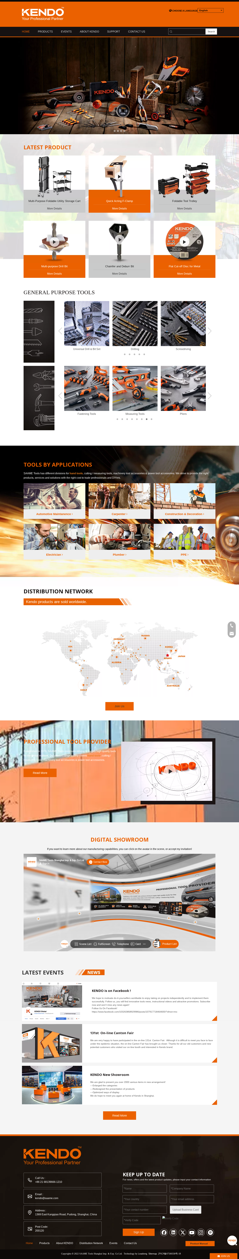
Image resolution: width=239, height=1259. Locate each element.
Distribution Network (91, 1243)
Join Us (119, 706)
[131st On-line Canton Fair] (52, 1043)
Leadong (142, 1253)
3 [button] (135, 354)
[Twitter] (182, 1232)
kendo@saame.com (46, 1198)
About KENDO (64, 1243)
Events (113, 1243)
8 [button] (152, 419)
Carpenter (119, 514)
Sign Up (138, 1232)
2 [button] (130, 354)
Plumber (119, 554)
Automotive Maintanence (54, 514)
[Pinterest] (210, 1232)
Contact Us (130, 1243)
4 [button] (139, 354)
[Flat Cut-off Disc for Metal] (184, 242)
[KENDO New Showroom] (52, 1085)
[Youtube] (192, 1232)
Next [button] (209, 331)
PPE (184, 554)
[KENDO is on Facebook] (52, 1001)
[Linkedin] (173, 1232)
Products (44, 1243)
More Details (54, 208)
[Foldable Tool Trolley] (184, 176)
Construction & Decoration (184, 514)
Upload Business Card (186, 1209)
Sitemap (152, 1253)
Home (29, 1243)
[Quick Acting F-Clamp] (119, 176)
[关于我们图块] (168, 771)
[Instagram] (201, 1232)
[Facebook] (164, 1232)
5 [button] (144, 354)
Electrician (54, 554)
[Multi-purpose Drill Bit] (54, 242)
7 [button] (147, 419)
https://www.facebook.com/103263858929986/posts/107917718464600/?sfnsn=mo (134, 1011)
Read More (40, 773)
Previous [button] (60, 331)
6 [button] (142, 419)
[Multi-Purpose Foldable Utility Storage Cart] (54, 176)
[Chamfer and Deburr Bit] (119, 242)
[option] (86, 326)
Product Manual (199, 1243)
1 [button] (125, 354)
